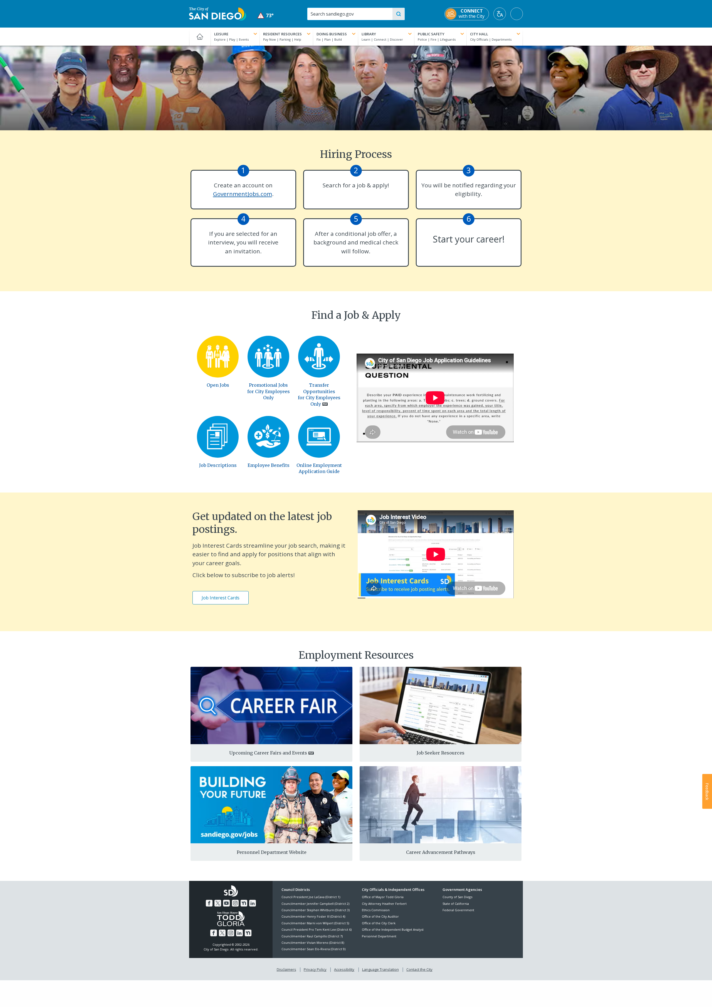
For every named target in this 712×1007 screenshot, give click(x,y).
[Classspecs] (218, 436)
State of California (455, 903)
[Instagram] (235, 903)
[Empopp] (272, 804)
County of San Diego (457, 897)
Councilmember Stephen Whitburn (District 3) (315, 910)
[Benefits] (268, 436)
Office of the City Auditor (380, 916)
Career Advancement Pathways (440, 852)
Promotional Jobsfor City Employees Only (268, 391)
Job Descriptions (218, 465)
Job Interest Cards (220, 598)
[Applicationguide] (319, 436)
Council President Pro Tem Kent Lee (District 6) (316, 929)
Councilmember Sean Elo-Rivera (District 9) (313, 949)
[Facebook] (209, 903)
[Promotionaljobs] (268, 356)
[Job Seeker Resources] (441, 705)
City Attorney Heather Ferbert (384, 903)
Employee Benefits (269, 465)
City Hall (479, 33)
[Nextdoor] (244, 903)
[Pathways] (441, 804)
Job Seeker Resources (440, 753)
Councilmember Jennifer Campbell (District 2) (315, 903)
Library (369, 33)
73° (265, 15)
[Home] (200, 36)
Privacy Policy (315, 969)
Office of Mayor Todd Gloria (383, 897)
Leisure (221, 33)
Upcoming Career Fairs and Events (268, 753)
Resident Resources (282, 33)
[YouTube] (226, 903)
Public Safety (431, 33)
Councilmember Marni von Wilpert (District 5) (315, 923)
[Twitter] (217, 903)
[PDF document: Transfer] (319, 356)
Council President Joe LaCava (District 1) (310, 897)
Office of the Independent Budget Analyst (393, 929)
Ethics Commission (376, 910)
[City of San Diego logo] (217, 13)
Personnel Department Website (271, 852)
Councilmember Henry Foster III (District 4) (313, 916)
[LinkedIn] (252, 903)
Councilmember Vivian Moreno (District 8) (312, 942)
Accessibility (344, 969)
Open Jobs (218, 385)
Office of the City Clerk (378, 923)
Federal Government (458, 910)
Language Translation (380, 969)
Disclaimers (286, 969)
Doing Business (332, 33)
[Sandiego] (218, 356)
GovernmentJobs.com (242, 194)
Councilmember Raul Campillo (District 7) (312, 936)
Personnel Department (379, 936)
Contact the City (419, 969)
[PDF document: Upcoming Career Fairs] (272, 705)
